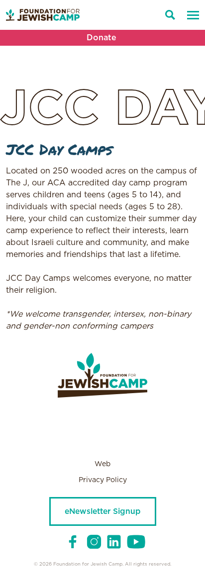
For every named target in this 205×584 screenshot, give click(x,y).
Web (102, 464)
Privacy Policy (103, 480)
